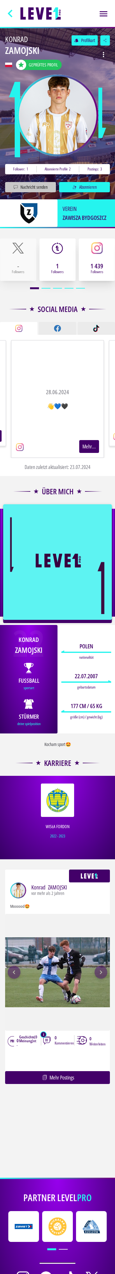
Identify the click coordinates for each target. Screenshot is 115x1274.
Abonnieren (88, 187)
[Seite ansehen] (57, 115)
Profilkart (84, 40)
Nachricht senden (34, 187)
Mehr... (89, 446)
